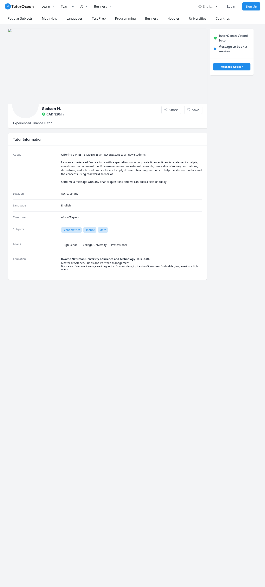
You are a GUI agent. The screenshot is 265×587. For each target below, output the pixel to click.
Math (103, 230)
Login (231, 6)
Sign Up (251, 6)
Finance (90, 230)
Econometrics (71, 230)
